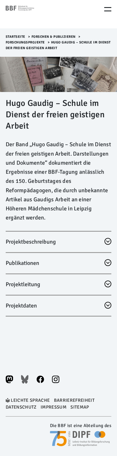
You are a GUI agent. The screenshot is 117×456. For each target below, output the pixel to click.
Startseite (15, 37)
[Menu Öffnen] (107, 9)
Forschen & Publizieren (54, 37)
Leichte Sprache (30, 400)
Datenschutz (21, 407)
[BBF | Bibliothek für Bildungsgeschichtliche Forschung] (30, 14)
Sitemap (79, 407)
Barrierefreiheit (74, 400)
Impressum (53, 407)
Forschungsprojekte (25, 42)
